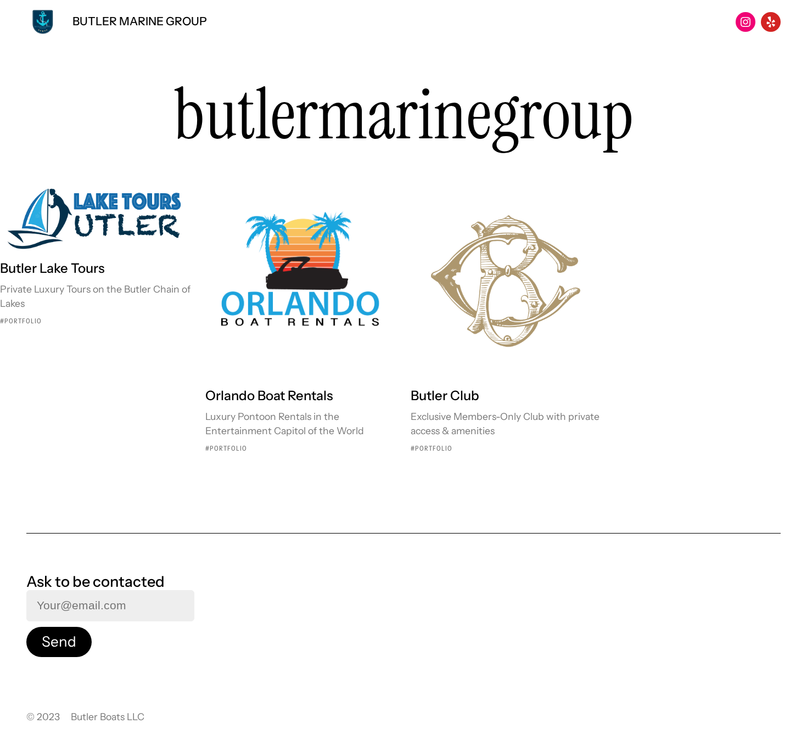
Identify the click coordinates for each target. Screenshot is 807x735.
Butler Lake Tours (52, 268)
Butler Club (445, 395)
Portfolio (23, 321)
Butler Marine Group (139, 21)
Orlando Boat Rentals (269, 395)
